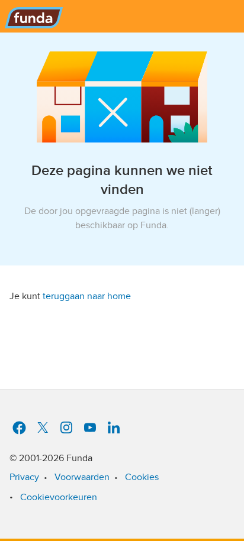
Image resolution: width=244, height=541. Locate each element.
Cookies (142, 477)
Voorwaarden (82, 477)
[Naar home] (31, 14)
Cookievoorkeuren (58, 497)
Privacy (24, 477)
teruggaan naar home (87, 296)
